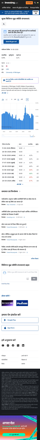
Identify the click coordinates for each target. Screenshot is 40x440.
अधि (22, 99)
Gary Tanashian (11, 204)
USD (7, 69)
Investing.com (11, 217)
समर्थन (23, 364)
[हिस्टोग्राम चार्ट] (3, 99)
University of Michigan (13, 72)
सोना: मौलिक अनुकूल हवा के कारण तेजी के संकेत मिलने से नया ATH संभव (19, 235)
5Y (18, 99)
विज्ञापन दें (24, 360)
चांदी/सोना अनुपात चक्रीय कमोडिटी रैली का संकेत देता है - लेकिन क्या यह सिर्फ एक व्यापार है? (19, 200)
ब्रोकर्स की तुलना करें (11, 41)
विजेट (3, 364)
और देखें (4, 93)
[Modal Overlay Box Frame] (18, 428)
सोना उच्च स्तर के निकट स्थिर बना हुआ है (14, 224)
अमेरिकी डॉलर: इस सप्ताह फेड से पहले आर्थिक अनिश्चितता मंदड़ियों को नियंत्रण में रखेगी (20, 213)
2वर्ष (15, 99)
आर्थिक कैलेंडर (6, 8)
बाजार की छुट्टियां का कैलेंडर (20, 8)
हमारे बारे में (25, 356)
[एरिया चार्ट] (6, 99)
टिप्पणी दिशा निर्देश (6, 284)
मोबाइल (4, 356)
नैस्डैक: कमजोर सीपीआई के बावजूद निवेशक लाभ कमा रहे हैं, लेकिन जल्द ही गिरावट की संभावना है (19, 248)
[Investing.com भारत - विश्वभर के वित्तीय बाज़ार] (11, 3)
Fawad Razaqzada (12, 227)
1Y (11, 99)
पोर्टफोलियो (4, 360)
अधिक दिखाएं (34, 258)
